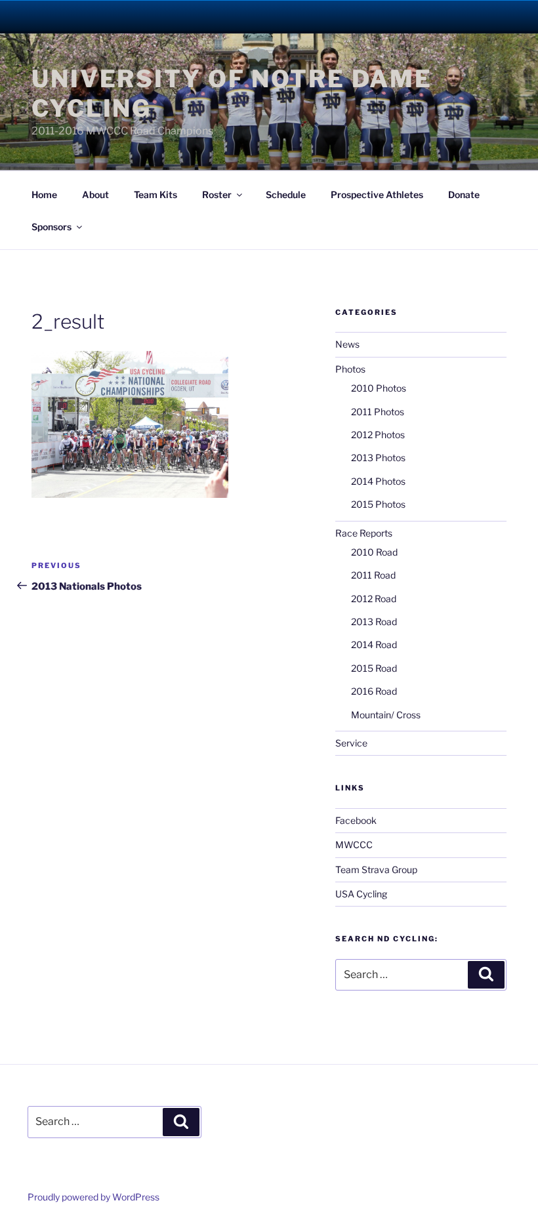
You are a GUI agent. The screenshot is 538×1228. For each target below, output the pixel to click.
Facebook (356, 820)
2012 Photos (378, 434)
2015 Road (374, 668)
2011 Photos (377, 411)
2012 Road (373, 598)
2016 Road (374, 691)
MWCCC (354, 844)
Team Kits (155, 194)
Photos (350, 369)
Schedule (286, 194)
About (95, 194)
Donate (464, 194)
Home (44, 194)
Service (351, 742)
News (347, 344)
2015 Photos (378, 504)
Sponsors (51, 226)
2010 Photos (378, 388)
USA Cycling (361, 893)
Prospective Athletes (377, 194)
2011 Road (373, 575)
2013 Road (374, 621)
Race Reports (363, 533)
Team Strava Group (376, 869)
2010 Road (374, 552)
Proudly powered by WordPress (93, 1196)
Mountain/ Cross (386, 714)
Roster (217, 194)
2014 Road (374, 644)
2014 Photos (378, 481)
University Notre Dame (119, 16)
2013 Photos (378, 457)
